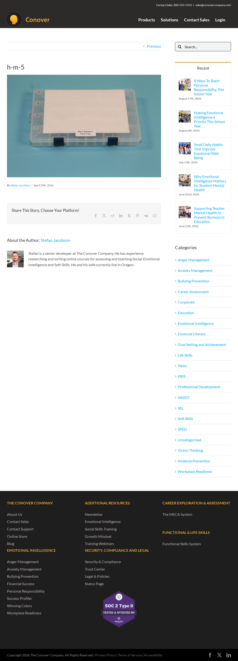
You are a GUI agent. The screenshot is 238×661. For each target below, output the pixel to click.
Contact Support (20, 529)
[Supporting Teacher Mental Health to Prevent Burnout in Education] (185, 208)
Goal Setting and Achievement (202, 344)
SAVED (183, 397)
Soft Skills (185, 418)
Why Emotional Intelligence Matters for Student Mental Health (210, 183)
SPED (182, 429)
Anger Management (194, 260)
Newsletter (94, 514)
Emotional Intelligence (196, 323)
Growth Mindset (98, 536)
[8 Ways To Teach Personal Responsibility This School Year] (185, 81)
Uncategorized (189, 440)
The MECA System (177, 514)
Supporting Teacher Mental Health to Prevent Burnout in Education (209, 215)
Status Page (94, 583)
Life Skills (185, 355)
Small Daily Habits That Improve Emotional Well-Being (208, 151)
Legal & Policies (97, 576)
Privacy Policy (105, 655)
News (182, 365)
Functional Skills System (181, 544)
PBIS (181, 376)
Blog (10, 543)
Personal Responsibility (26, 591)
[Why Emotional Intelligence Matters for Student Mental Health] (185, 177)
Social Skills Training (101, 529)
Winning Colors (19, 605)
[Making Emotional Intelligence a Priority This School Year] (185, 113)
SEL (181, 408)
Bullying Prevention (193, 281)
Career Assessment (193, 291)
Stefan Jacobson (20, 185)
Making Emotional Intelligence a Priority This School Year (209, 119)
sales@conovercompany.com (213, 5)
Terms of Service (130, 655)
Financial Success (20, 583)
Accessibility (153, 655)
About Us (14, 514)
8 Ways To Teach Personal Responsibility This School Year (209, 87)
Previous (154, 46)
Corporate (186, 302)
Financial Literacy (192, 334)
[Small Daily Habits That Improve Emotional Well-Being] (185, 145)
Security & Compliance (103, 561)
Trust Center (95, 569)
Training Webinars (99, 543)
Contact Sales (18, 521)
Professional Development (199, 386)
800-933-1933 (183, 5)
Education (186, 312)
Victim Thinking (190, 450)
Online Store (17, 536)
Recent (203, 68)
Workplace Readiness (195, 471)
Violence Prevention (194, 461)
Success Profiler (19, 598)
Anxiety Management (195, 270)
